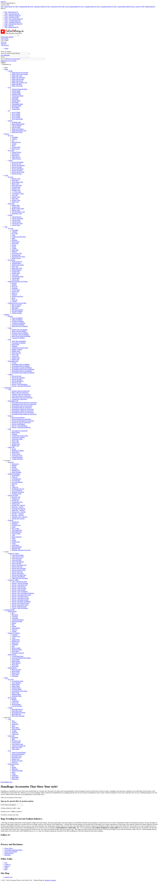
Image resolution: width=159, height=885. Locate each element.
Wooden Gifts (16, 273)
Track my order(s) (6, 53)
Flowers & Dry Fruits (18, 172)
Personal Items (12, 611)
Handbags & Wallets (18, 450)
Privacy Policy (8, 848)
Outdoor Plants (16, 688)
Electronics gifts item (18, 653)
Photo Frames (16, 432)
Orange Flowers (16, 152)
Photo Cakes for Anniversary (20, 392)
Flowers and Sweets (17, 573)
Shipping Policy (9, 853)
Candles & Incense (17, 459)
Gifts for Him (16, 278)
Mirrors (14, 623)
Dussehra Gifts (16, 525)
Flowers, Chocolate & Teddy (20, 600)
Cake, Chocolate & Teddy (19, 581)
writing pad (15, 734)
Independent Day (17, 532)
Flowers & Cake (16, 164)
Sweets (14, 246)
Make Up (14, 293)
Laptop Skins (16, 639)
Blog (5, 869)
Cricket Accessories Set (18, 746)
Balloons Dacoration (18, 265)
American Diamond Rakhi (19, 89)
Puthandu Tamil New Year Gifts (21, 550)
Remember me (7, 64)
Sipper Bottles (16, 628)
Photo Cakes (15, 183)
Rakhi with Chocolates (18, 77)
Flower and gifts (16, 563)
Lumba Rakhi (16, 109)
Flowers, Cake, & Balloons (20, 591)
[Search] (18, 35)
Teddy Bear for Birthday (19, 341)
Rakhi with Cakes (17, 76)
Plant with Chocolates (18, 716)
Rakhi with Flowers (17, 81)
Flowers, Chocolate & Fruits (20, 596)
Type (9, 87)
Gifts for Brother (16, 125)
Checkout (3, 43)
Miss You (14, 484)
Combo (10, 71)
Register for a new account (8, 60)
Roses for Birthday (17, 318)
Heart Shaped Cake (17, 182)
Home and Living (17, 268)
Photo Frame (15, 241)
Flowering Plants (17, 689)
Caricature (15, 616)
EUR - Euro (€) (136, 6)
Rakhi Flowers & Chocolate (20, 72)
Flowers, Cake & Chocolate (20, 583)
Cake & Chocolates (17, 218)
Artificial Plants (16, 263)
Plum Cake (15, 198)
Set (9, 110)
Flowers (6, 134)
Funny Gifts (15, 354)
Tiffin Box (15, 732)
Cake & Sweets (16, 222)
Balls (13, 739)
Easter (13, 527)
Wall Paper (15, 676)
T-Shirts (14, 248)
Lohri (13, 535)
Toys (9, 751)
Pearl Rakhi (15, 102)
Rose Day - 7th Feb (17, 507)
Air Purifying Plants (17, 276)
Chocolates (15, 230)
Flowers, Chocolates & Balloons (21, 386)
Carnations (15, 137)
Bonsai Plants (16, 684)
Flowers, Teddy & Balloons (20, 608)
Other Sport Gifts (17, 747)
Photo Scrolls (16, 673)
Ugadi (13, 543)
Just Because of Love (18, 489)
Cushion (14, 722)
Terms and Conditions (10, 851)
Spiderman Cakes (17, 213)
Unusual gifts (16, 271)
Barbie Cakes (16, 205)
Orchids (14, 144)
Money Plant (15, 692)
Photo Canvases (16, 669)
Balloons (14, 251)
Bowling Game (16, 741)
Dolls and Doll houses (18, 754)
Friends (14, 467)
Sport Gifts (11, 736)
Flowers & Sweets (17, 170)
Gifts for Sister (16, 127)
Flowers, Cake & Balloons (19, 384)
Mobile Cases (16, 641)
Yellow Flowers (16, 159)
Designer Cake (16, 190)
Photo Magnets (16, 663)
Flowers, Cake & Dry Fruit (20, 585)
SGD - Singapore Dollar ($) (38, 6)
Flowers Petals (16, 147)
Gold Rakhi (15, 97)
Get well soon (16, 480)
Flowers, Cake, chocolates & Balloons (23, 593)
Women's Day (16, 503)
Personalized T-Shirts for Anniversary (23, 411)
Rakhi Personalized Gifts (19, 130)
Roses (13, 145)
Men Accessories (17, 304)
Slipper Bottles (16, 729)
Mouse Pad (15, 643)
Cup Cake (15, 195)
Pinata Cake (15, 202)
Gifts (5, 227)
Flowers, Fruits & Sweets (19, 606)
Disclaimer (7, 855)
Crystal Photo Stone (17, 656)
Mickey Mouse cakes (18, 208)
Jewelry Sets (15, 291)
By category (11, 260)
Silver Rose (15, 243)
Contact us (7, 864)
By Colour (11, 150)
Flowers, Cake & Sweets (19, 588)
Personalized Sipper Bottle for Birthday (23, 372)
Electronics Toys (16, 757)
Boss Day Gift (16, 497)
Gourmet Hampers (17, 457)
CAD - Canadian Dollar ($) (88, 6)
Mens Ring (15, 308)
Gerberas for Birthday (18, 324)
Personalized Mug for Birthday (21, 366)
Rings (13, 298)
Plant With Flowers (17, 709)
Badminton (15, 737)
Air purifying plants (17, 681)
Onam (13, 538)
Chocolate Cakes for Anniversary (21, 396)
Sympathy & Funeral (18, 492)
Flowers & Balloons (17, 169)
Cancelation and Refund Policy (13, 850)
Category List (8, 877)
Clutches (14, 301)
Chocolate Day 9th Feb (18, 508)
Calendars (15, 634)
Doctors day (15, 500)
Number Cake (16, 197)
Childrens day (16, 498)
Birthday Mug (16, 351)
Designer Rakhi (16, 94)
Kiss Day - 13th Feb (18, 515)
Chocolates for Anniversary (20, 430)
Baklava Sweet (16, 258)
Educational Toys (17, 755)
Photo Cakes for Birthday (19, 331)
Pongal (14, 540)
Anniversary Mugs (17, 439)
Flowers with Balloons (18, 424)
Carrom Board (16, 742)
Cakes (6, 175)
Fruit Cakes (15, 180)
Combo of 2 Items (13, 553)
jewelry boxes (16, 290)
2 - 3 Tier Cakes (16, 192)
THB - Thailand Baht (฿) (22, 6)
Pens (13, 646)
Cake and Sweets (17, 558)
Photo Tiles (15, 664)
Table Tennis (15, 749)
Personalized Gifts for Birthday (21, 364)
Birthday (6, 314)
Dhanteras (15, 523)
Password (3, 59)
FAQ (5, 863)
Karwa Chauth (16, 533)
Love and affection (17, 482)
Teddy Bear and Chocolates (20, 578)
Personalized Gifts (13, 764)
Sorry (13, 485)
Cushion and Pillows (18, 620)
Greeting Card (16, 636)
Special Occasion (13, 495)
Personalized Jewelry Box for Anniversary (24, 404)
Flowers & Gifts (16, 382)
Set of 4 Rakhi (16, 115)
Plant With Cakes (17, 711)
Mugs (13, 238)
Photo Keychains (17, 649)
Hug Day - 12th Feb (18, 513)
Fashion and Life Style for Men (17, 303)
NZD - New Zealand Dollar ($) (70, 6)
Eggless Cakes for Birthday (20, 329)
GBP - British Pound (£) (148, 6)
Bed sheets (15, 615)
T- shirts (14, 731)
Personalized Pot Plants (18, 712)
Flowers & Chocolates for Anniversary (23, 421)
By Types (11, 679)
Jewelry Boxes (16, 454)
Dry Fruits (15, 233)
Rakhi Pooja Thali (17, 132)
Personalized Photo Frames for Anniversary (24, 402)
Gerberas (14, 139)
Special (10, 120)
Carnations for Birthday (18, 323)
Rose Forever (16, 149)
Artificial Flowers (17, 261)
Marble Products (16, 270)
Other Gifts (11, 447)
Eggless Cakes (16, 200)
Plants (6, 678)
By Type (10, 135)
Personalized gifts (13, 361)
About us (7, 866)
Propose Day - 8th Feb (18, 505)
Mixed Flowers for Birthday (20, 326)
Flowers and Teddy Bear (19, 575)
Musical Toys (16, 759)
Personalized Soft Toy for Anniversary (23, 412)
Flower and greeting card (19, 565)
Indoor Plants (16, 686)
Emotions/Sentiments (14, 474)
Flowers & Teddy (17, 167)
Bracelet (14, 283)
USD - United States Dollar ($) (122, 6)
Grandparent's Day (17, 502)
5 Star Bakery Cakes (18, 193)
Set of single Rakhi (17, 119)
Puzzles (14, 626)
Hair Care (14, 286)
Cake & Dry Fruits (17, 223)
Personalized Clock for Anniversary (22, 406)
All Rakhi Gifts (16, 122)
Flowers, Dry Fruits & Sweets (20, 603)
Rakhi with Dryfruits (18, 79)
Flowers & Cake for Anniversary (21, 422)
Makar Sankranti (16, 537)
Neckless (14, 295)
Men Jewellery (16, 306)
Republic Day (16, 542)
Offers (6, 868)
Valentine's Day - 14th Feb (19, 517)
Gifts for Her (15, 280)
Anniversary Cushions (18, 437)
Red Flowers (15, 155)
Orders (6, 48)
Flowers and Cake (17, 566)
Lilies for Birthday (17, 319)
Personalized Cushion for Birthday (22, 367)
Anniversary (8, 387)
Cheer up (14, 477)
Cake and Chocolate (18, 555)
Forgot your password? (13, 59)
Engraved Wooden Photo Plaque (21, 658)
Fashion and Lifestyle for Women (18, 281)
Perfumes (14, 240)
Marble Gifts (15, 359)
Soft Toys (14, 629)
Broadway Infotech (50, 880)
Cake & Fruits (16, 225)
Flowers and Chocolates (19, 568)
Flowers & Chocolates (18, 165)
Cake (9, 389)
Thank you (15, 487)
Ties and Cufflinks (17, 311)
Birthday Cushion (17, 349)
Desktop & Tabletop (14, 633)
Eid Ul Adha (15, 528)
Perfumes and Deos (17, 296)
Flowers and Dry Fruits (18, 570)
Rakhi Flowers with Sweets (20, 74)
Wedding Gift (16, 470)
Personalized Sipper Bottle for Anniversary (24, 414)
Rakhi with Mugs (17, 84)
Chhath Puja (15, 522)
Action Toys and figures (19, 752)
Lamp (13, 638)
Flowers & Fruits (17, 173)
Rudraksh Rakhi (16, 105)
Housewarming (16, 704)
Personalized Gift (13, 401)
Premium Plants (16, 694)
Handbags (15, 288)
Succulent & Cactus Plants (19, 691)
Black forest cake (17, 185)
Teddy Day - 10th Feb (18, 510)
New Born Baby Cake (18, 212)
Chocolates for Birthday (19, 343)
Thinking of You (16, 494)
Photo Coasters (16, 648)
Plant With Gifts (16, 714)
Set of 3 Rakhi (16, 114)
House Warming (16, 472)
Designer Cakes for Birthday (20, 333)
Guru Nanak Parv (17, 530)
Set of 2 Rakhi (16, 112)
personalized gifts (9, 610)
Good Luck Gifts (17, 253)
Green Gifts (15, 275)
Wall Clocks (15, 674)
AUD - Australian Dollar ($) (104, 6)
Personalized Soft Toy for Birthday (22, 371)
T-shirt (14, 774)
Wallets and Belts (17, 313)
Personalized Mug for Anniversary (22, 407)
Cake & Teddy (16, 220)
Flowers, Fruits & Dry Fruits (20, 605)
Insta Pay (3, 1)
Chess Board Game (17, 744)
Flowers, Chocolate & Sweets (20, 598)
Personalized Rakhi (17, 104)
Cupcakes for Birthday (18, 338)
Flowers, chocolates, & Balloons (21, 601)
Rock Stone (15, 666)
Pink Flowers (16, 154)
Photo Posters (16, 671)
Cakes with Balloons (18, 561)
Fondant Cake (16, 188)
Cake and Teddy (16, 560)
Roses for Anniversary (18, 417)
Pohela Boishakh (17, 547)
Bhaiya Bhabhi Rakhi (18, 124)
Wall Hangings (12, 668)
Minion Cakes (16, 210)
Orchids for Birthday (18, 321)
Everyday (11, 462)
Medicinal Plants (16, 696)
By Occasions (12, 697)
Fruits (13, 235)
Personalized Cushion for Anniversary (23, 409)
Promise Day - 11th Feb (19, 512)
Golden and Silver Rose (19, 236)
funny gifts (15, 266)
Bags (13, 721)
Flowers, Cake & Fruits (18, 586)
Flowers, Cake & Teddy (19, 590)
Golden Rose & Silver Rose (20, 348)
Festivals (10, 520)
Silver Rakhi (15, 107)
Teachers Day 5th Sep (18, 518)
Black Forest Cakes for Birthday (21, 336)
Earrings (14, 285)
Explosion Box (16, 255)
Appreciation (15, 475)
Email (2, 57)
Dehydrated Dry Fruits (18, 256)
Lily (13, 140)
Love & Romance (17, 706)
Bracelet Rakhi (16, 91)
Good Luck (15, 702)
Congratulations (16, 479)
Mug (13, 624)
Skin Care (15, 299)
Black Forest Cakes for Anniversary (22, 397)
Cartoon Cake (16, 207)
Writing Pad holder (17, 770)
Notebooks (15, 644)
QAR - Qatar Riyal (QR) (54, 6)
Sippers (14, 245)
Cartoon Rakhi (16, 92)
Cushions (14, 232)
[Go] (22, 805)
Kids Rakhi (15, 99)
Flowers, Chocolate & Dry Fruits (21, 595)
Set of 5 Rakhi (16, 117)
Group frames (16, 659)
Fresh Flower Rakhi (17, 96)
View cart (3, 42)
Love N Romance (17, 490)
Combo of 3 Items (13, 580)
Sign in (3, 55)
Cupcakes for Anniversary (19, 399)
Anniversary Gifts (17, 455)
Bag (13, 613)
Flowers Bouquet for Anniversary (21, 419)
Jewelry (14, 449)
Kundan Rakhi (16, 101)
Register (7, 55)
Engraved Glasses (17, 621)
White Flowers (16, 157)
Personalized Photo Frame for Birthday (23, 369)
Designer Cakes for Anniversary (21, 394)
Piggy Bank (15, 651)
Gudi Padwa (15, 545)
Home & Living (16, 353)
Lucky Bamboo (16, 683)
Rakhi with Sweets (17, 86)
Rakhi (6, 69)
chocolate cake (16, 187)
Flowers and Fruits (17, 571)
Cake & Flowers (16, 217)
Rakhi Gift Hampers (18, 129)
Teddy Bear (15, 250)
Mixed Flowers (16, 142)
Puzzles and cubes (17, 760)
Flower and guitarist (17, 162)
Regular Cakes (16, 178)
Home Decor (15, 452)
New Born (15, 469)
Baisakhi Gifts (16, 548)
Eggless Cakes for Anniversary (21, 391)
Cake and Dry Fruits (18, 557)
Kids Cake (11, 203)
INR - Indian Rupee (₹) (8, 6)
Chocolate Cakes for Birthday (20, 334)
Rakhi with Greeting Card (19, 82)
